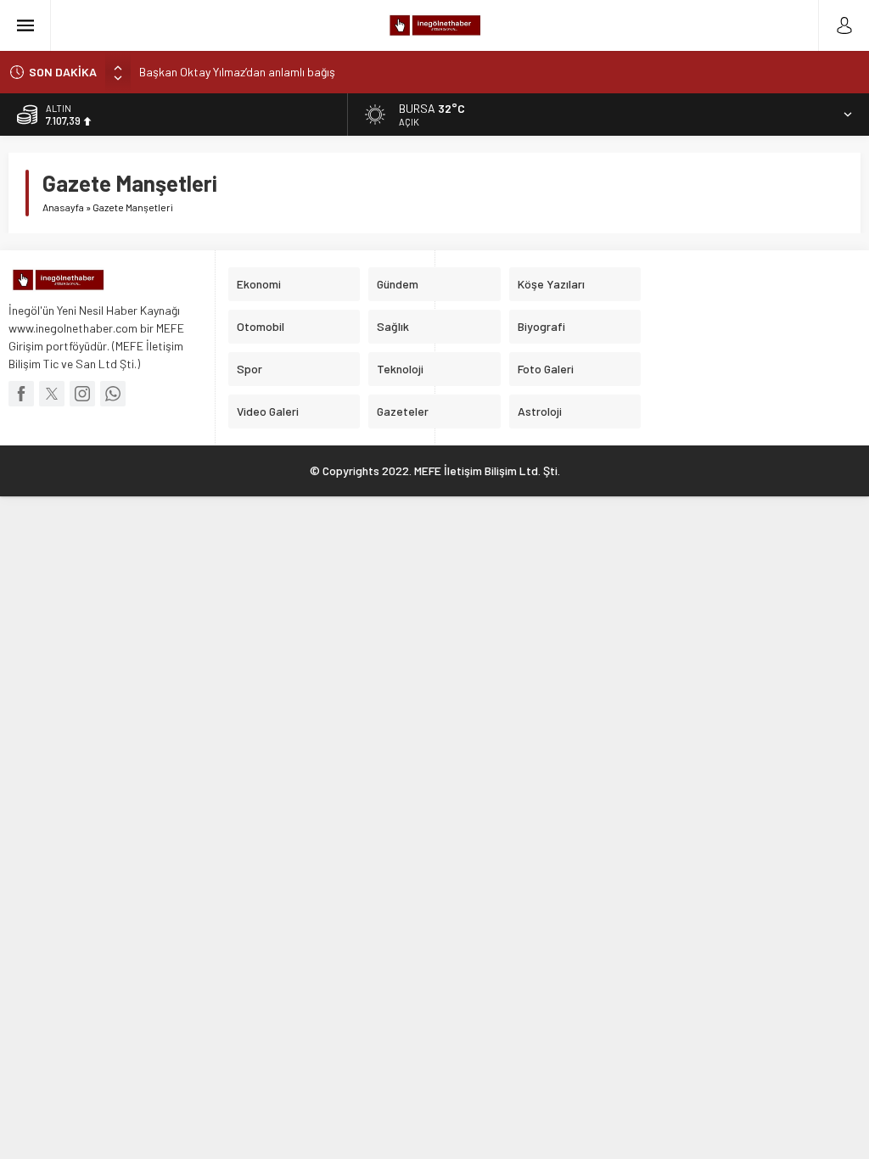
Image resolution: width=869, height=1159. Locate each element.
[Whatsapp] (113, 393)
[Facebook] (21, 393)
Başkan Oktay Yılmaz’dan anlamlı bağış (237, 71)
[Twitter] (51, 393)
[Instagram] (82, 393)
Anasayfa (63, 207)
